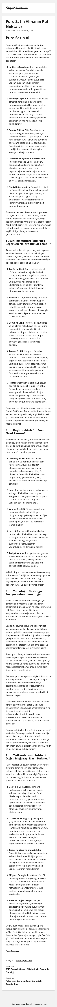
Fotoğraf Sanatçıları (16, 7)
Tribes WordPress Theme (20, 1004)
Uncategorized (24, 960)
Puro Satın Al (12, 951)
